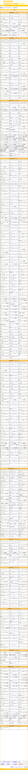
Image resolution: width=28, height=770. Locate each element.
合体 (19, 761)
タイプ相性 (3, 761)
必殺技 (8, 764)
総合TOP (1, 7)
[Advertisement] (14, 745)
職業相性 (2, 764)
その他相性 (15, 764)
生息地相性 (15, 761)
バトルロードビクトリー (8, 7)
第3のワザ (9, 761)
